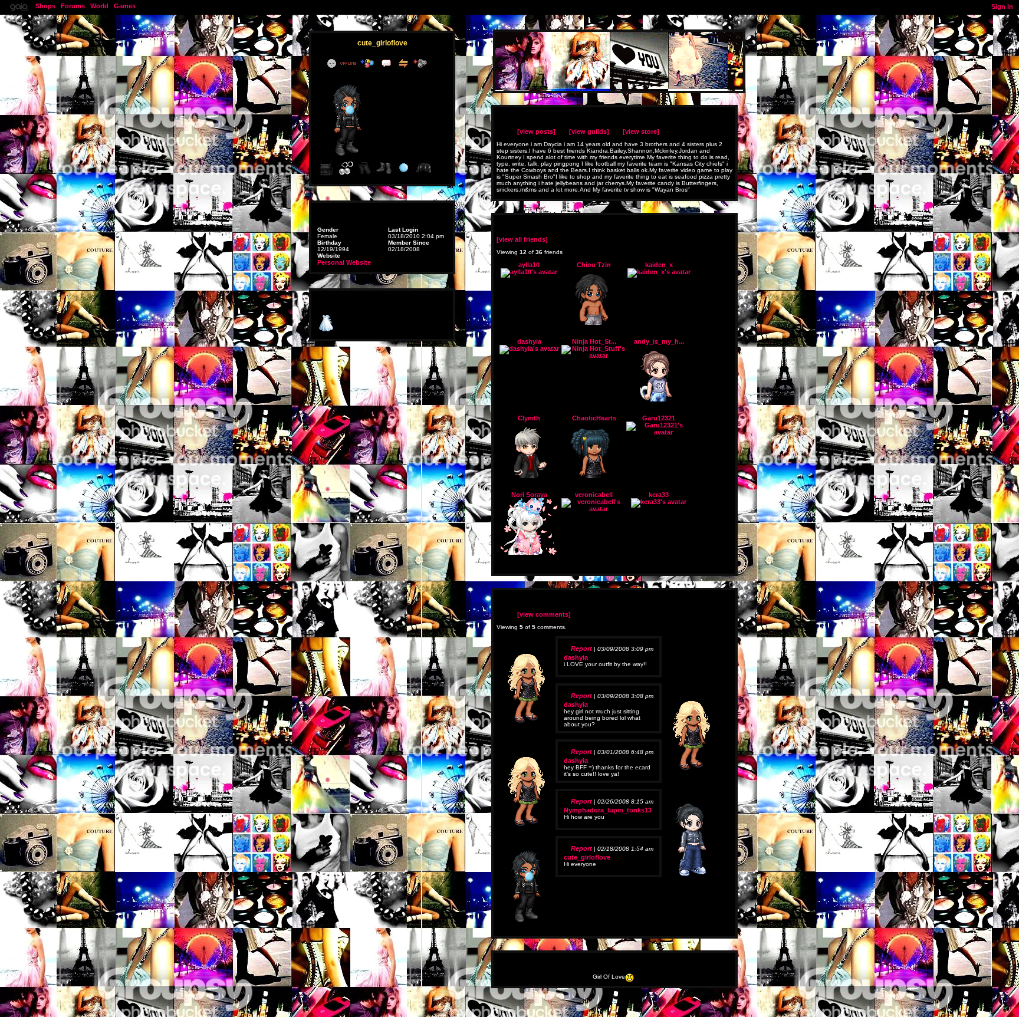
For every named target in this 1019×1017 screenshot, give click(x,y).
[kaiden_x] (659, 271)
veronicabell (594, 494)
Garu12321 (658, 418)
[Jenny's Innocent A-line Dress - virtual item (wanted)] (326, 329)
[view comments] (544, 614)
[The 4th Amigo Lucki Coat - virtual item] (423, 174)
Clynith (529, 418)
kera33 (659, 494)
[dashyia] (529, 348)
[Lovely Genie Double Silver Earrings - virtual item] (345, 174)
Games (125, 5)
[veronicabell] (593, 508)
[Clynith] (529, 475)
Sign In (1002, 6)
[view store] (641, 131)
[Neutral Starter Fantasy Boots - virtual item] (384, 174)
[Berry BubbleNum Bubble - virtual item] (404, 174)
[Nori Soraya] (529, 552)
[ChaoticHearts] (594, 475)
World (99, 5)
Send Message (387, 63)
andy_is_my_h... (659, 341)
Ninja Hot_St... (594, 341)
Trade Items (404, 63)
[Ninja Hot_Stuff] (593, 355)
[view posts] (536, 131)
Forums (73, 5)
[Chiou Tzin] (594, 322)
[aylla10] (529, 271)
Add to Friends (369, 63)
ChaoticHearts (594, 418)
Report (581, 648)
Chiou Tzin (594, 264)
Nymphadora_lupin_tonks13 (608, 810)
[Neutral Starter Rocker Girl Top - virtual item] (326, 174)
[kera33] (658, 501)
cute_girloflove (587, 857)
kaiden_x (659, 264)
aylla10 (529, 264)
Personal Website (344, 262)
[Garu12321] (658, 432)
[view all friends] (522, 239)
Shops (45, 5)
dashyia (529, 341)
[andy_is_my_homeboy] (658, 399)
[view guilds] (589, 131)
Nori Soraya (529, 494)
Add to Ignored (423, 63)
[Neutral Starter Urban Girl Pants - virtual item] (365, 174)
